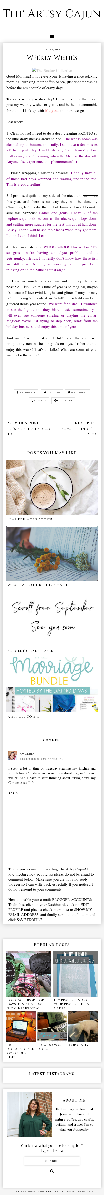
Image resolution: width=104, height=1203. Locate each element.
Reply (13, 793)
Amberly (27, 753)
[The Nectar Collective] (52, 70)
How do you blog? (49, 1047)
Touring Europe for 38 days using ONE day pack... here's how (28, 1004)
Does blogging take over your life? (20, 1051)
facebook (27, 392)
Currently (79, 1045)
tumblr (40, 400)
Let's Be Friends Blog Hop (29, 431)
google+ (66, 400)
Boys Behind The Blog (79, 431)
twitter (53, 392)
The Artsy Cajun (52, 14)
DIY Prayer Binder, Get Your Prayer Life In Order (74, 1004)
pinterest (79, 392)
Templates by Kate (79, 1191)
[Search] (52, 1171)
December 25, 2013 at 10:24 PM (42, 759)
